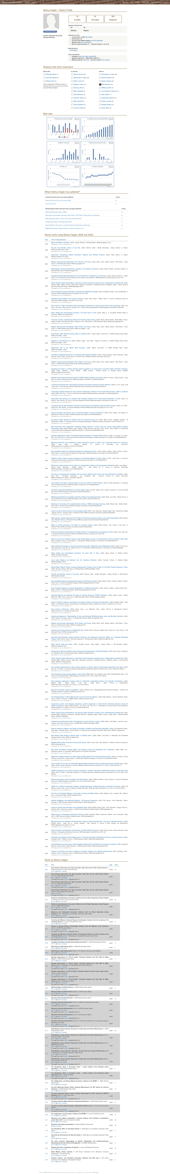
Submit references (156, 2)
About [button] (166, 2)
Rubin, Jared (78, 81)
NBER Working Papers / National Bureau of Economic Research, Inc (64, 228)
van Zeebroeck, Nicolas (109, 91)
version (66, 879)
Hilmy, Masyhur (78, 94)
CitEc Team (95, 1172)
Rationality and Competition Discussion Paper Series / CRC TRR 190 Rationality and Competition (72, 215)
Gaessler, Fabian (79, 98)
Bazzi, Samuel (78, 101)
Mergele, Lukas (78, 84)
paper (70, 244)
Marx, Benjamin (78, 91)
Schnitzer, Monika (51, 77)
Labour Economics (50, 204)
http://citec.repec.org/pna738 (87, 56)
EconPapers (73, 50)
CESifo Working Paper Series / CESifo (56, 212)
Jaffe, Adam (105, 94)
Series (33, 2)
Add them (86, 60)
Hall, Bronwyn (106, 84)
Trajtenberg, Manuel (108, 98)
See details (89, 37)
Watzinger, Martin (51, 74)
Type (110, 865)
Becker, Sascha (78, 74)
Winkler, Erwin (50, 81)
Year (46, 239)
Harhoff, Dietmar (107, 77)
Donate (137, 2)
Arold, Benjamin (79, 104)
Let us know (106, 60)
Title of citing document (58, 239)
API (132, 2)
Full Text (54, 871)
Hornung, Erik (78, 88)
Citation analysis (61, 871)
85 (88, 44)
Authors (27, 2)
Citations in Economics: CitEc (11, 2)
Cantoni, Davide (79, 108)
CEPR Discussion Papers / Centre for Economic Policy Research (63, 218)
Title (52, 865)
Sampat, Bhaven (107, 104)
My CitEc (125, 2)
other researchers (86, 42)
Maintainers (145, 2)
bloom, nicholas (107, 101)
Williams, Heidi (106, 88)
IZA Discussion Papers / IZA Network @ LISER (58, 222)
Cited (116, 865)
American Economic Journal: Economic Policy (58, 200)
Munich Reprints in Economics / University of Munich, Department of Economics (67, 225)
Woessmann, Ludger (80, 77)
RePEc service (47, 1172)
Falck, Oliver (105, 108)
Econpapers (61, 244)
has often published (96, 40)
